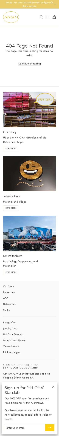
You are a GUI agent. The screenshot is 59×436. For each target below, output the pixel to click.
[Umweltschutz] (29, 233)
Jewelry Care (10, 328)
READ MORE (11, 148)
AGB (5, 298)
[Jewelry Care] (29, 173)
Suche (6, 310)
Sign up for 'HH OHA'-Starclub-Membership (21, 366)
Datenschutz (10, 304)
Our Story (8, 286)
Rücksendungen (11, 352)
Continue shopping (29, 63)
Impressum (9, 292)
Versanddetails (11, 346)
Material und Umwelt (14, 340)
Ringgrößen (9, 322)
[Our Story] (29, 109)
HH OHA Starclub (13, 334)
